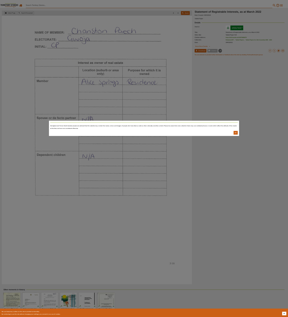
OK (236, 133)
